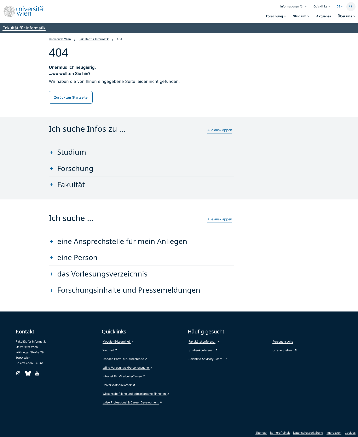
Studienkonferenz (201, 350)
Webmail (109, 350)
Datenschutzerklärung (308, 432)
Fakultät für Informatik (24, 27)
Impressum (334, 432)
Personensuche (282, 341)
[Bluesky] (27, 373)
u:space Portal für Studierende (124, 359)
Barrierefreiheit (280, 432)
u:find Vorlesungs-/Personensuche (126, 367)
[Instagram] (18, 373)
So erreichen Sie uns (29, 363)
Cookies (350, 432)
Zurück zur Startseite (70, 97)
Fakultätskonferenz (202, 341)
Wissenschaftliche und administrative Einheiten (135, 393)
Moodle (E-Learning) (117, 341)
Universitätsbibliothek (118, 385)
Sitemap (261, 432)
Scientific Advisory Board (206, 359)
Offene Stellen (282, 350)
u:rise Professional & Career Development (131, 402)
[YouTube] (37, 373)
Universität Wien (60, 39)
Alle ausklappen (219, 130)
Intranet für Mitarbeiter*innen (123, 376)
